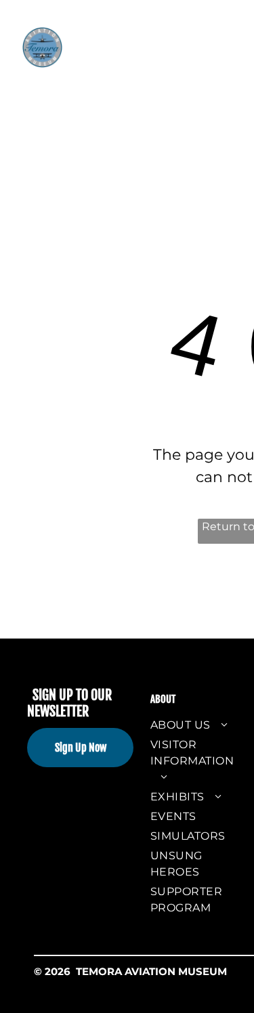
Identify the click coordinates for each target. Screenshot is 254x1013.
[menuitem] (132, 46)
